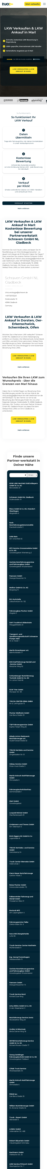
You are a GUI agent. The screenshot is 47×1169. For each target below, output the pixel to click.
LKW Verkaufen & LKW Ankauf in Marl (23, 70)
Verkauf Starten (23, 203)
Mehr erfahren (23, 208)
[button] (44, 4)
